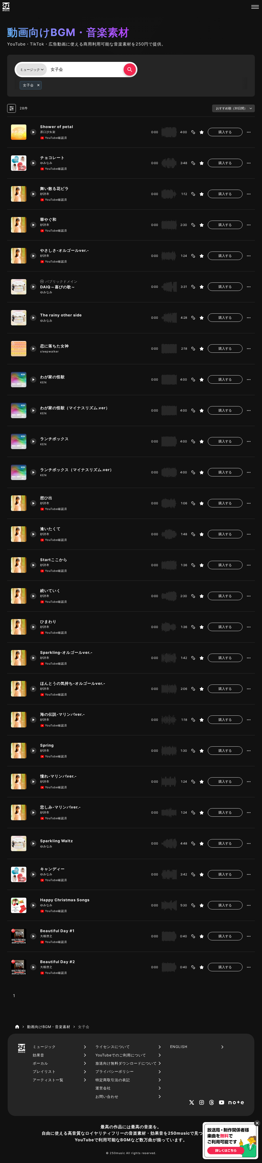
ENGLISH (178, 1046)
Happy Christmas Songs (65, 900)
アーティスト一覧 (48, 1080)
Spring (47, 745)
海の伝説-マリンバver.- (62, 714)
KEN (43, 382)
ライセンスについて (112, 1046)
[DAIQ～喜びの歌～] (18, 286)
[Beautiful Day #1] (18, 936)
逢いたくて (50, 529)
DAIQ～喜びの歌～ (57, 287)
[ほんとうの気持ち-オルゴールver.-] (18, 688)
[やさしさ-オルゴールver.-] (18, 255)
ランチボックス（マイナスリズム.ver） (77, 470)
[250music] (6, 7)
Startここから (53, 559)
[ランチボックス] (18, 441)
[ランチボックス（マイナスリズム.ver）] (18, 472)
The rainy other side (61, 315)
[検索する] (130, 69)
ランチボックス (54, 439)
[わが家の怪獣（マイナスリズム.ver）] (18, 410)
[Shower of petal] (18, 132)
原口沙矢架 (48, 132)
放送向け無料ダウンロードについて (126, 1063)
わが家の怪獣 (52, 377)
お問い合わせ (106, 1096)
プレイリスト (44, 1071)
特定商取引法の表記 (112, 1080)
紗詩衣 (44, 194)
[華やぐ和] (18, 224)
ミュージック (44, 1046)
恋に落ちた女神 (54, 346)
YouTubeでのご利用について (120, 1055)
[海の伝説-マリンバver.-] (18, 719)
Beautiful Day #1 (57, 931)
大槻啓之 (46, 936)
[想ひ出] (18, 503)
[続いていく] (18, 595)
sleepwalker (49, 351)
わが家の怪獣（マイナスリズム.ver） (75, 408)
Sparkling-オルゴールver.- (66, 652)
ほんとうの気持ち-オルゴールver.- (72, 683)
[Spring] (18, 750)
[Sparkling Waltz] (18, 843)
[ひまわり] (18, 626)
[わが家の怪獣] (18, 379)
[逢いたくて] (18, 534)
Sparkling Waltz (56, 841)
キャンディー (52, 869)
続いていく (50, 590)
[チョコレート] (18, 163)
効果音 (38, 1055)
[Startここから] (18, 565)
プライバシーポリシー (114, 1071)
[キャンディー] (18, 874)
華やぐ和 (48, 219)
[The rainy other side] (18, 317)
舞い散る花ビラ (56, 188)
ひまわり (48, 621)
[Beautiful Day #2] (18, 967)
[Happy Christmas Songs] (18, 905)
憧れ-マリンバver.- (58, 776)
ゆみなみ (46, 163)
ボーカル (40, 1063)
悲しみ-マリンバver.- (60, 807)
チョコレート (52, 157)
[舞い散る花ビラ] (18, 193)
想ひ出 (46, 498)
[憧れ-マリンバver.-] (18, 781)
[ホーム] (17, 1026)
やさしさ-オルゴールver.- (64, 250)
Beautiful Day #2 (57, 962)
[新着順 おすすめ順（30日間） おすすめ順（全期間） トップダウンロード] (233, 108)
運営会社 (103, 1088)
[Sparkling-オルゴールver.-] (18, 657)
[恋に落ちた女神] (18, 348)
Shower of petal (56, 126)
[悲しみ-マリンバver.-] (18, 812)
